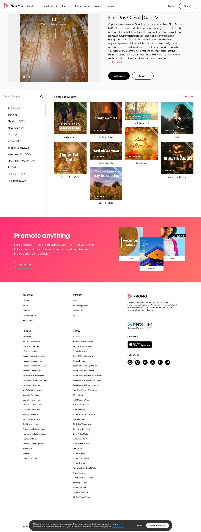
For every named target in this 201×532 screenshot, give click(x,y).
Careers (26, 310)
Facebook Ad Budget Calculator (87, 380)
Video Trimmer (79, 473)
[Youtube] (145, 362)
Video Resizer (79, 463)
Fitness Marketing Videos (34, 429)
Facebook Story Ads (32, 370)
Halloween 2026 (16, 174)
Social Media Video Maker (34, 356)
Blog (75, 315)
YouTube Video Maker (32, 390)
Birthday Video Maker (82, 424)
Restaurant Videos (31, 439)
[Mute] (31, 77)
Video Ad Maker (80, 351)
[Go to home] (15, 6)
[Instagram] (150, 325)
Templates (48, 6)
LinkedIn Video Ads (31, 409)
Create (30, 6)
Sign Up (188, 6)
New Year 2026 (16, 127)
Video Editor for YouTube (84, 414)
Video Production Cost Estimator (87, 375)
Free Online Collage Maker (85, 366)
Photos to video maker (83, 341)
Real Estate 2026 (17, 180)
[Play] (24, 77)
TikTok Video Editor (81, 497)
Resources (80, 6)
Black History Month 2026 (21, 160)
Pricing (110, 6)
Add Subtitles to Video (83, 478)
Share (143, 75)
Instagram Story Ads (32, 385)
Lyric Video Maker (81, 434)
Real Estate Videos (31, 424)
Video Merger (79, 453)
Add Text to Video (81, 443)
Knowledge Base (80, 305)
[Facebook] (135, 325)
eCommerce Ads (30, 351)
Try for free (25, 264)
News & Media (29, 315)
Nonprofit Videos (30, 458)
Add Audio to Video (82, 439)
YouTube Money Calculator (85, 390)
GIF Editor (77, 448)
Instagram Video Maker (33, 375)
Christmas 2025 (16, 121)
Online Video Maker (82, 346)
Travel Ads (27, 448)
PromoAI (98, 6)
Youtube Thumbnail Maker (85, 468)
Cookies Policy (118, 526)
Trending (12, 114)
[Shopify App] (153, 344)
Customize (119, 75)
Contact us (78, 310)
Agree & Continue (157, 525)
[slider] (23, 72)
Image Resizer (79, 361)
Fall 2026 (12, 167)
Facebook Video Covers (83, 370)
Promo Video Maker (32, 341)
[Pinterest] (167, 362)
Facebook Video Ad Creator (35, 366)
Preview (70, 114)
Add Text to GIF (80, 409)
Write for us (28, 320)
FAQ (75, 301)
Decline (139, 525)
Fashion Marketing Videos (34, 434)
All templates (15, 108)
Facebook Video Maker (33, 361)
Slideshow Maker (81, 492)
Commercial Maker (31, 346)
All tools (77, 336)
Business (27, 453)
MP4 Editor (78, 395)
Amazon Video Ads (31, 419)
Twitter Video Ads (31, 414)
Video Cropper (79, 487)
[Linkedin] (160, 362)
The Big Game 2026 (18, 147)
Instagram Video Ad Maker (35, 380)
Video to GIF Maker (81, 405)
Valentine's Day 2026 (19, 154)
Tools (64, 6)
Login (171, 6)
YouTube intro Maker (32, 400)
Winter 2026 (14, 141)
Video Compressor (81, 458)
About (26, 305)
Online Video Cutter (82, 429)
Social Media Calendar (83, 356)
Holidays (12, 134)
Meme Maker (79, 419)
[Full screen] (83, 77)
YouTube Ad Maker (31, 395)
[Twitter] (152, 362)
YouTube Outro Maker (32, 405)
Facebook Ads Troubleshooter (86, 385)
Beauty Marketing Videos (34, 443)
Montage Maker (80, 482)
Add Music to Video (81, 400)
